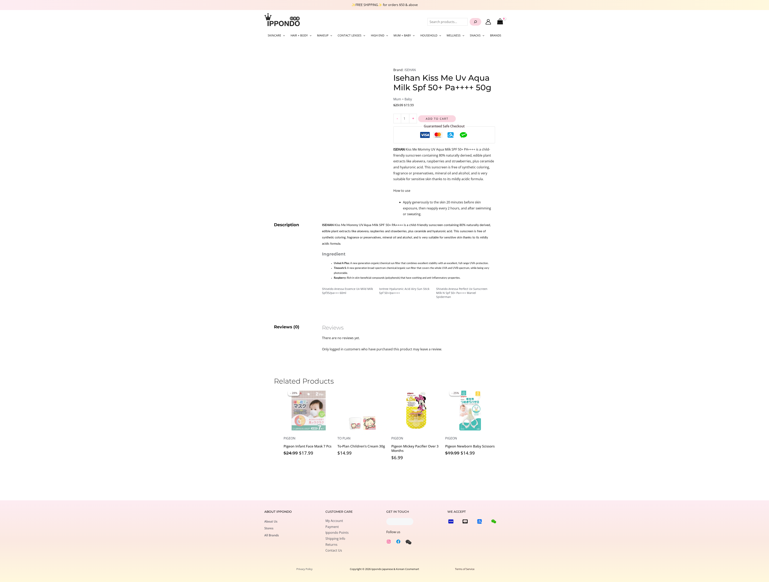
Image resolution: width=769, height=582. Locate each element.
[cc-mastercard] (465, 521)
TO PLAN (343, 438)
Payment (332, 527)
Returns (331, 544)
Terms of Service (464, 569)
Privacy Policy (304, 569)
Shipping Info (335, 538)
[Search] (475, 22)
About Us (270, 521)
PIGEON (289, 438)
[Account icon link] (488, 22)
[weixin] (409, 542)
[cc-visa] (450, 521)
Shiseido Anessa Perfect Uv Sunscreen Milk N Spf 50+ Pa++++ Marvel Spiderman (461, 293)
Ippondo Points (337, 532)
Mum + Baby (402, 99)
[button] (283, 35)
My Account (334, 521)
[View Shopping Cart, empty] (500, 21)
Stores (268, 528)
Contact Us (333, 550)
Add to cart (437, 119)
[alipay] (479, 521)
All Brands (271, 535)
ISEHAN (410, 70)
